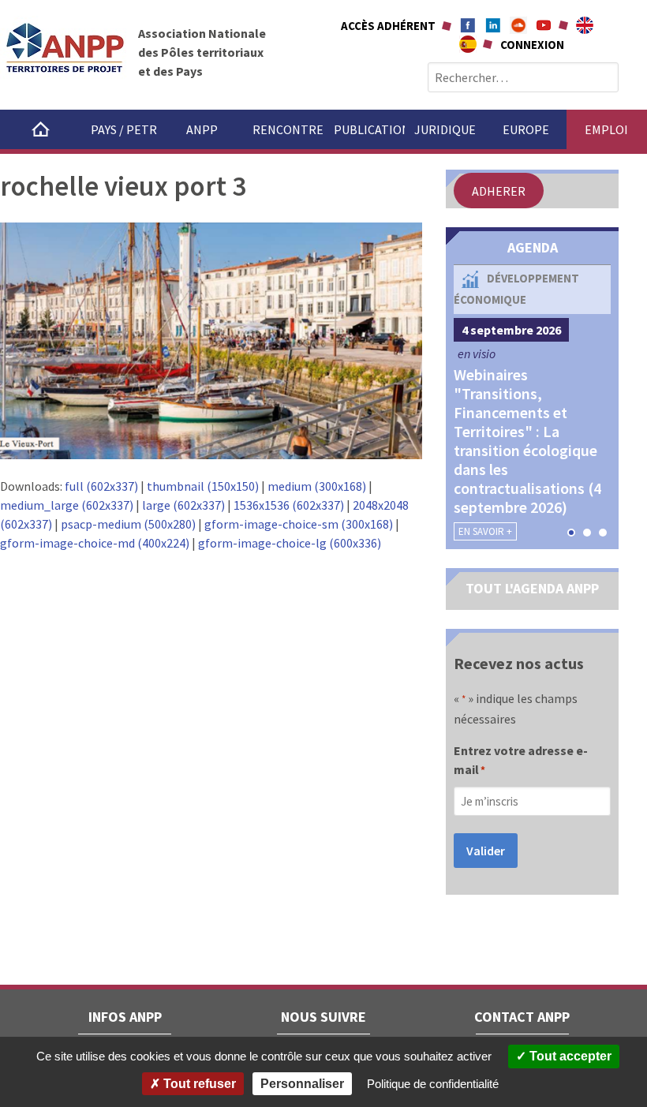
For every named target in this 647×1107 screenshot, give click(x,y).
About (584, 25)
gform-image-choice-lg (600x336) (289, 543)
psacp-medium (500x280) (128, 524)
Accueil (40, 129)
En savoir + (485, 531)
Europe (526, 129)
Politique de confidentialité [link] (433, 1083)
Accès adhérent (388, 25)
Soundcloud (518, 25)
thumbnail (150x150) (203, 486)
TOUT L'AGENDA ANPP (532, 588)
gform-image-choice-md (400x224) (94, 543)
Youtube (543, 25)
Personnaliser (302, 1083)
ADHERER (498, 191)
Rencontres (288, 129)
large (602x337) (183, 505)
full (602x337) (101, 486)
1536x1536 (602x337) (289, 505)
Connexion (532, 44)
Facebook (468, 25)
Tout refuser (198, 1083)
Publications (369, 129)
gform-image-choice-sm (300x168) (298, 524)
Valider (485, 850)
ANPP (202, 129)
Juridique (445, 129)
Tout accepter (568, 1056)
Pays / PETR (124, 129)
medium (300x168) (316, 486)
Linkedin (493, 25)
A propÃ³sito (468, 44)
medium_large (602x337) (66, 505)
